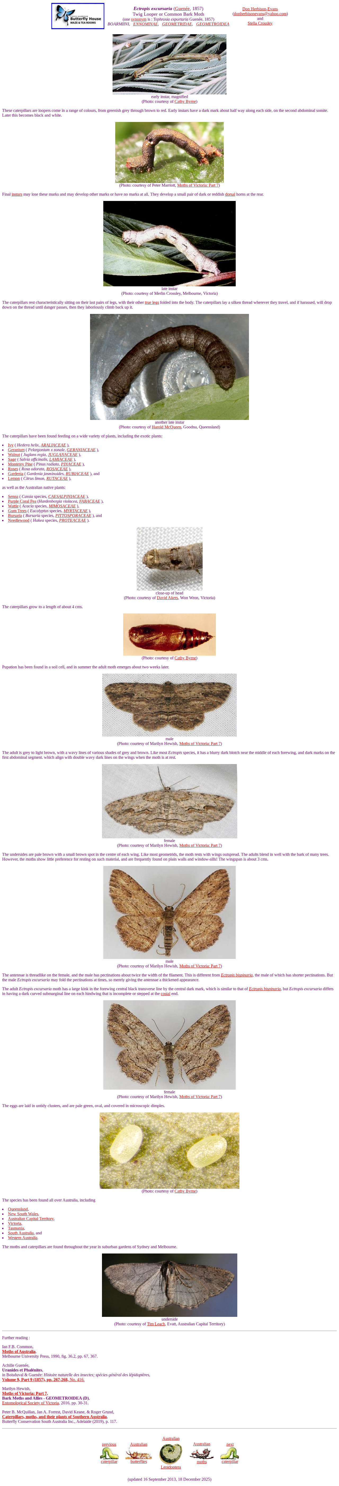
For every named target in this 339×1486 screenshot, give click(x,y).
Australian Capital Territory (30, 1218)
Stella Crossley (260, 23)
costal (165, 993)
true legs (152, 302)
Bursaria (15, 515)
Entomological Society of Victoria (30, 1403)
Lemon (14, 478)
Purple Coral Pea (22, 501)
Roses (13, 469)
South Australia (21, 1233)
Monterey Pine (20, 464)
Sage (12, 459)
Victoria (14, 1223)
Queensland (18, 1209)
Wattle (13, 506)
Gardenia (15, 473)
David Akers (167, 597)
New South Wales (23, 1214)
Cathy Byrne (185, 101)
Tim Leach (156, 1324)
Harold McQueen (166, 427)
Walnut (14, 454)
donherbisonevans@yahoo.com (260, 13)
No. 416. (43, 1379)
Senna (13, 496)
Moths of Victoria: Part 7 (197, 185)
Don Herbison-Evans (260, 9)
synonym (138, 19)
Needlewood (18, 520)
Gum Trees (17, 511)
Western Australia (22, 1237)
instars (17, 194)
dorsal (230, 194)
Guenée (182, 8)
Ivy (11, 445)
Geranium (16, 450)
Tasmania (16, 1228)
